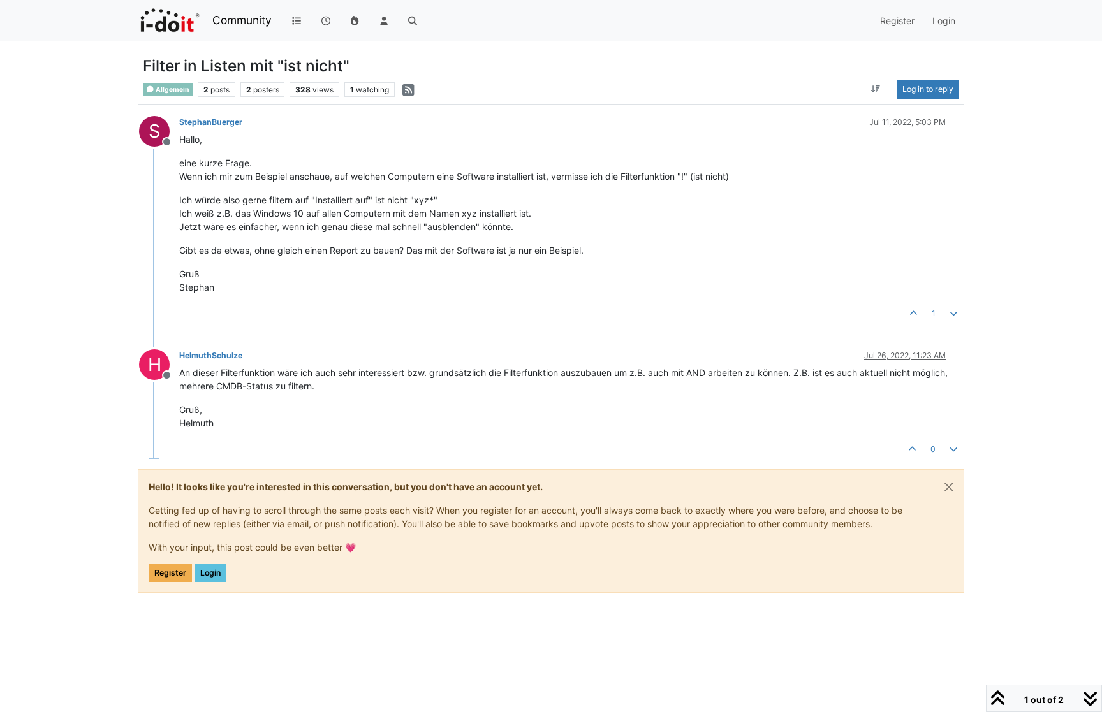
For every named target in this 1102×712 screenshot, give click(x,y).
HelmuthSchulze (210, 355)
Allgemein (171, 89)
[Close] (949, 487)
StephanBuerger (210, 122)
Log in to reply (927, 89)
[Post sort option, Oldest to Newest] (875, 89)
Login (210, 573)
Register (170, 573)
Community (242, 20)
